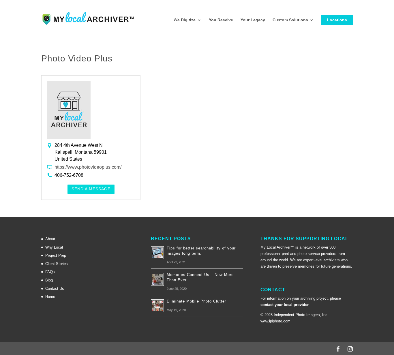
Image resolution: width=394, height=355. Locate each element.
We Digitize (185, 20)
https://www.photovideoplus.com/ (88, 167)
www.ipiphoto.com (275, 321)
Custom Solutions (290, 20)
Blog (49, 280)
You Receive (221, 20)
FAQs (50, 272)
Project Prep (55, 255)
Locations (337, 20)
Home (50, 296)
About (50, 239)
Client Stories (56, 264)
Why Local (54, 247)
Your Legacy (253, 20)
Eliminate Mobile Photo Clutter (196, 301)
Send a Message (91, 189)
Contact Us (54, 288)
